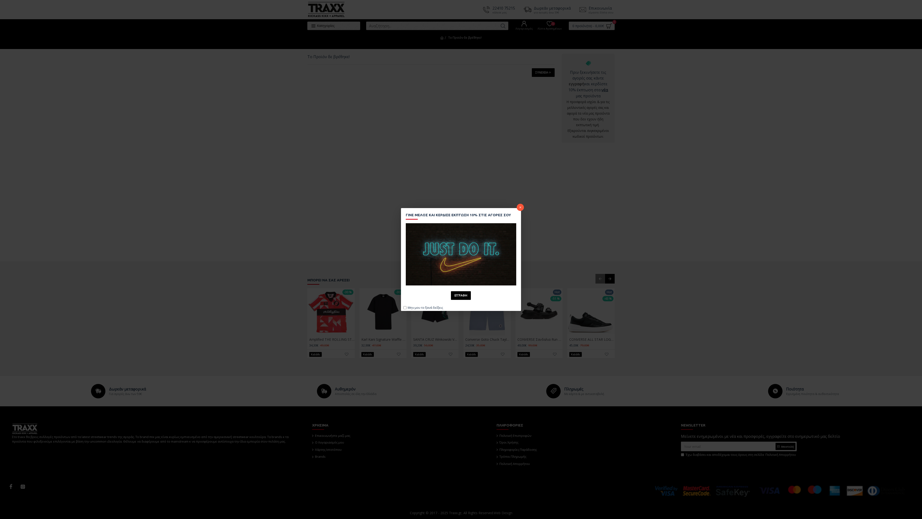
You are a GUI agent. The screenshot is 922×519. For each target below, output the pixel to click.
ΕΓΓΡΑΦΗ (461, 295)
